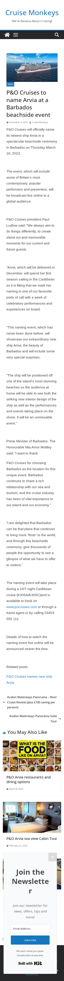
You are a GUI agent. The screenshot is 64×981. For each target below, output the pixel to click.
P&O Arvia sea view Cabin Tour (31, 838)
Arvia (10, 84)
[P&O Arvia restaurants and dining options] (32, 743)
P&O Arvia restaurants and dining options (28, 779)
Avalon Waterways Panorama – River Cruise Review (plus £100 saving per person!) (32, 702)
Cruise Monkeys (32, 12)
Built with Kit (30, 963)
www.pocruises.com (21, 607)
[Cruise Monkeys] (7, 35)
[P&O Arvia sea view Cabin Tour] (32, 804)
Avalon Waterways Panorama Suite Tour (33, 718)
